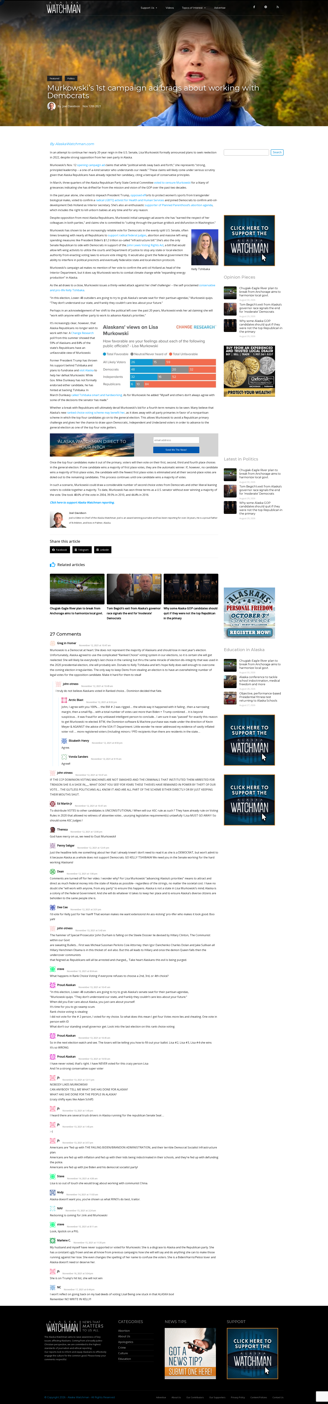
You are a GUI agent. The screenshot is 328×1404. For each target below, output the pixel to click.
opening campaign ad (91, 165)
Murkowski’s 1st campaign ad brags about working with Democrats (153, 91)
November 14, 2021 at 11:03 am (82, 1194)
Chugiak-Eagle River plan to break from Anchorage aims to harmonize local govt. (260, 292)
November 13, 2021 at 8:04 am (82, 971)
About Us (176, 1397)
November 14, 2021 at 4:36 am (82, 1178)
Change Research (82, 333)
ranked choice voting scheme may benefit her (96, 412)
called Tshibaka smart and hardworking (96, 395)
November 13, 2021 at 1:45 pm (78, 1111)
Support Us (147, 7)
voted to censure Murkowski (172, 182)
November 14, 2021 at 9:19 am (106, 759)
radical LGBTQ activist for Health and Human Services (130, 200)
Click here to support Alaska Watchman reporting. (82, 502)
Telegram (83, 549)
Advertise (220, 7)
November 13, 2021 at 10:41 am (94, 987)
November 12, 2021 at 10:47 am (95, 645)
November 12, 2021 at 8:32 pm (101, 702)
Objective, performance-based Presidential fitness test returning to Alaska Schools (260, 697)
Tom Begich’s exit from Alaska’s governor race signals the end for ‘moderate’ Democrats (260, 308)
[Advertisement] (249, 185)
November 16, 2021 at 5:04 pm (78, 1273)
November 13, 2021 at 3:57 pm (78, 1143)
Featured (54, 78)
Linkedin (104, 549)
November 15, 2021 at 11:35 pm (89, 1243)
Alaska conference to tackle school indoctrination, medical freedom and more (259, 680)
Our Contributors (195, 1397)
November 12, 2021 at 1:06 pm (82, 874)
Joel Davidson (77, 513)
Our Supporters (217, 1397)
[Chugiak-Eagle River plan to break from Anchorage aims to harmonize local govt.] (230, 293)
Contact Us (278, 1397)
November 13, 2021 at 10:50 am (94, 1059)
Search (277, 152)
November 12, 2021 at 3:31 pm (86, 909)
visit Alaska (86, 370)
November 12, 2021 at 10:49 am (97, 686)
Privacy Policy (238, 1397)
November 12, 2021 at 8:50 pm (107, 743)
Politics (71, 78)
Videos (170, 7)
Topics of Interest (192, 7)
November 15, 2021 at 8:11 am (82, 1226)
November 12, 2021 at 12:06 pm (86, 832)
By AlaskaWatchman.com (72, 144)
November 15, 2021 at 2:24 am (81, 1210)
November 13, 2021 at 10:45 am (94, 1038)
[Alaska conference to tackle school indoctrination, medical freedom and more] (230, 682)
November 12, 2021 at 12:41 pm (93, 848)
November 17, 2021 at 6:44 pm (79, 1289)
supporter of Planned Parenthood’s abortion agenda (179, 205)
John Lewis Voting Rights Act (145, 245)
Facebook (61, 549)
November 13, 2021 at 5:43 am (91, 930)
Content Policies (258, 1397)
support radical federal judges (127, 235)
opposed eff (138, 195)
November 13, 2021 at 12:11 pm (78, 1080)
